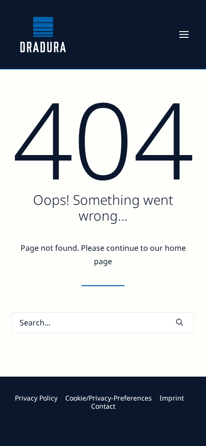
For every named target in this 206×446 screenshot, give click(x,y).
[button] (184, 34)
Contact (103, 406)
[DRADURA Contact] (103, 385)
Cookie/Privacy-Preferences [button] (108, 397)
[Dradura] (43, 34)
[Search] (103, 322)
